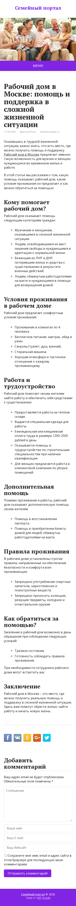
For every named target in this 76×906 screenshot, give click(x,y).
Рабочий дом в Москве (21, 154)
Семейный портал (38, 8)
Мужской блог (28, 131)
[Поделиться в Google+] (37, 738)
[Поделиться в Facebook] (8, 738)
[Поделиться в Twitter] (47, 738)
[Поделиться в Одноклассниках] (27, 738)
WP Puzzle (43, 898)
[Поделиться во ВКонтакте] (17, 738)
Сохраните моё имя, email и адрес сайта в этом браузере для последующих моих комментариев (38, 859)
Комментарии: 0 (49, 131)
